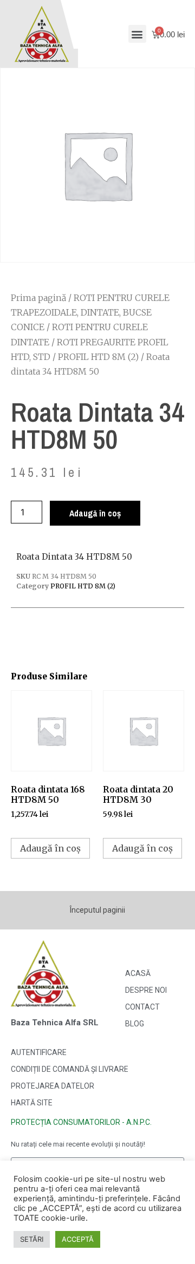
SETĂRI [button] (31, 1239)
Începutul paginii (97, 910)
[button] (137, 34)
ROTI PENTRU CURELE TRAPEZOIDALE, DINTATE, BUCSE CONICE (90, 312)
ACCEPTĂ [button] (78, 1239)
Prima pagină (38, 297)
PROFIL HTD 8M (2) (98, 356)
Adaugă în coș (95, 513)
